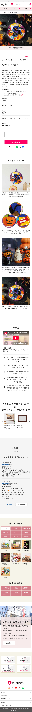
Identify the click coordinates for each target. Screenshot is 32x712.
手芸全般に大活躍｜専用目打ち (12, 95)
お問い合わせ (4, 695)
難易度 (16, 8)
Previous (2, 32)
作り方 (5, 8)
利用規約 (3, 702)
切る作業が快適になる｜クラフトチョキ (14, 93)
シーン (26, 8)
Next (30, 32)
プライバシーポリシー (6, 705)
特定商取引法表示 (5, 698)
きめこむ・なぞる (12, 12)
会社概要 (3, 692)
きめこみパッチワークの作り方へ (19, 118)
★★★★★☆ (6, 125)
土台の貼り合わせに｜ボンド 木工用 (14, 91)
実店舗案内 (9, 643)
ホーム (4, 12)
